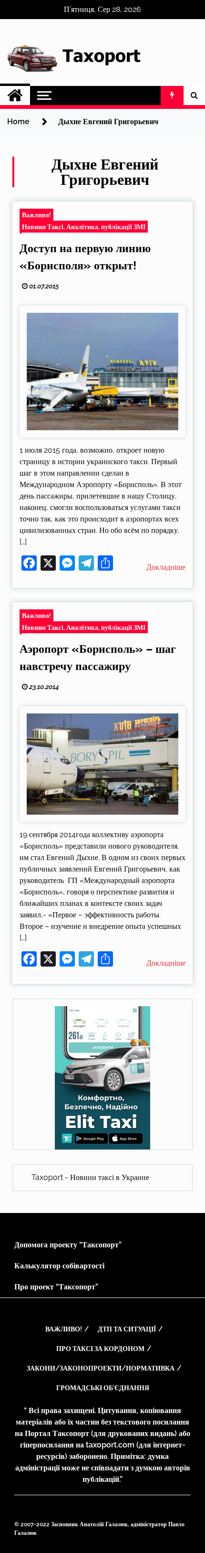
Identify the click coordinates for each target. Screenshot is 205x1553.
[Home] (15, 95)
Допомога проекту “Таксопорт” (68, 1244)
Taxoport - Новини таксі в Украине (90, 1177)
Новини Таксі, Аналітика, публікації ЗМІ (83, 227)
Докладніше (165, 567)
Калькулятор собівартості (59, 1265)
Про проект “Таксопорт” (56, 1286)
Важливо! (36, 215)
